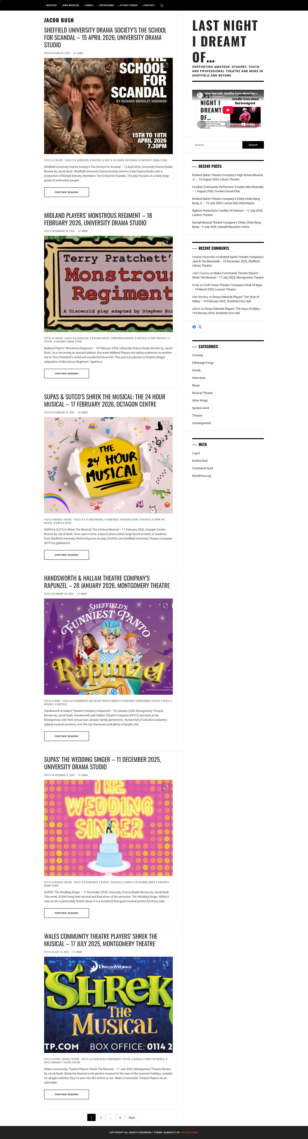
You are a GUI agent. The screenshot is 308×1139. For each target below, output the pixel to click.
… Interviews (105, 5)
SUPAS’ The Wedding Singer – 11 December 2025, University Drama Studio (102, 763)
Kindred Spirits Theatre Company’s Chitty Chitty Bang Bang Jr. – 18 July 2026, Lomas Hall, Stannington (226, 201)
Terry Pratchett (158, 338)
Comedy (197, 355)
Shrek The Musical (155, 1059)
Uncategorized (201, 423)
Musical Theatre (63, 519)
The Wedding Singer (145, 882)
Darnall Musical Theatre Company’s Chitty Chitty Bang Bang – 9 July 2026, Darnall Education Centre (226, 224)
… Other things (127, 5)
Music (196, 385)
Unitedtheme (189, 1132)
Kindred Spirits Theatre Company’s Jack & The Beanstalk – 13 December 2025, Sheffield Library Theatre (228, 261)
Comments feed (202, 468)
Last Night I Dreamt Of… (225, 41)
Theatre (59, 160)
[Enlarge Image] (166, 65)
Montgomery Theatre (149, 700)
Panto (166, 700)
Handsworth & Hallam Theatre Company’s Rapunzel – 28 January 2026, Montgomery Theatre (107, 581)
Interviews (198, 378)
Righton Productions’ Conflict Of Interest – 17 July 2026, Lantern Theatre (227, 213)
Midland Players (100, 338)
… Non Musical (70, 5)
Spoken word (200, 408)
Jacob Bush (83, 160)
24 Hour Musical (94, 519)
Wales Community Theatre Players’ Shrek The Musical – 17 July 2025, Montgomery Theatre (100, 940)
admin (80, 53)
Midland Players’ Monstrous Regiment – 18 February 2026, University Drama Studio (98, 219)
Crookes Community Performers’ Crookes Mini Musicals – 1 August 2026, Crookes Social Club (227, 189)
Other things (200, 400)
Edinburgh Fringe (203, 362)
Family (58, 700)
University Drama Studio (154, 160)
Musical (105, 882)
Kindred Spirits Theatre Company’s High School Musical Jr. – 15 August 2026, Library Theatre (227, 177)
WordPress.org (201, 475)
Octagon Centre (130, 519)
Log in (196, 453)
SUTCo (68, 522)
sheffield (97, 160)
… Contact (148, 5)
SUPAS (59, 522)
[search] (162, 5)
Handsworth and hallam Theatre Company (97, 700)
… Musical (50, 5)
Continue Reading (67, 192)
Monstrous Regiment (123, 338)
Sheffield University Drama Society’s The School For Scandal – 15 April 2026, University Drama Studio (105, 37)
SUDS (107, 160)
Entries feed (199, 460)
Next (132, 1117)
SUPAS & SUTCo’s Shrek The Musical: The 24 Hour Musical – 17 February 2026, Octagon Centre (104, 400)
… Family (88, 5)
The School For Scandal (125, 160)
